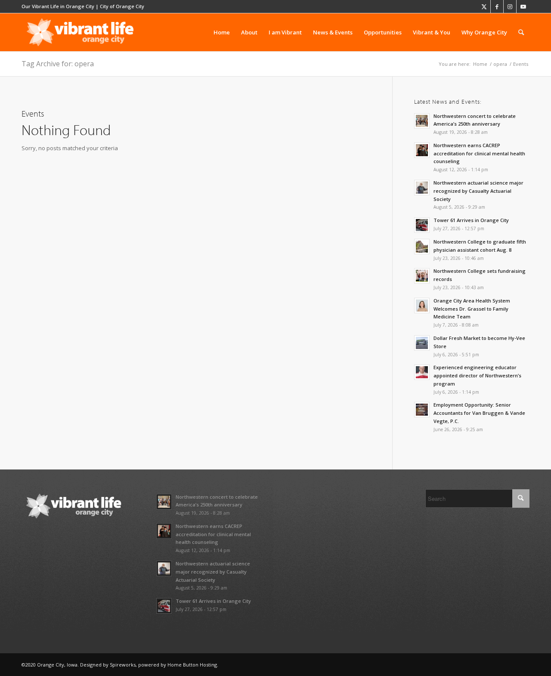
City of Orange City (122, 6)
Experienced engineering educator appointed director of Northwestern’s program (477, 375)
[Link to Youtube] (523, 6)
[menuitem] (221, 32)
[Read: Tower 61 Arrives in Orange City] (422, 225)
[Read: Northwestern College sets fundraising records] (422, 276)
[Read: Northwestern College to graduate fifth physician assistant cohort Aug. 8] (422, 246)
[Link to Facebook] (497, 6)
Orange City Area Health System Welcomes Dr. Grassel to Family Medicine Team (471, 308)
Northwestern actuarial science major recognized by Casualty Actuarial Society (478, 190)
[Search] (521, 32)
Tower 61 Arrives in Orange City (471, 220)
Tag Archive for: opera (58, 63)
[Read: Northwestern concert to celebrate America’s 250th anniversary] (422, 121)
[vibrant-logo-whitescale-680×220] (80, 32)
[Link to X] (484, 6)
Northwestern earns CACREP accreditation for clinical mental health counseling (479, 153)
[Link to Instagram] (510, 6)
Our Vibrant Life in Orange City (58, 6)
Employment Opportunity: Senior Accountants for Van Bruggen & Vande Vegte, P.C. (479, 412)
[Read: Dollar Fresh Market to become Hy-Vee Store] (422, 343)
